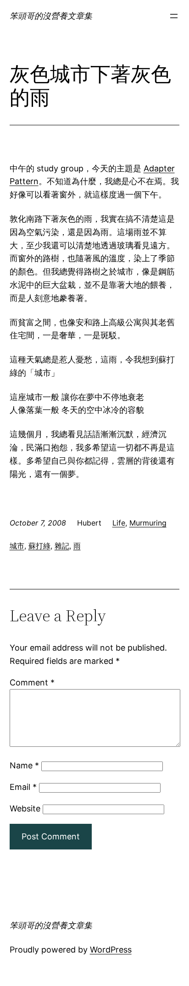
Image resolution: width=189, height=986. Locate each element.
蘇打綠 (39, 545)
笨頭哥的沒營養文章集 (51, 16)
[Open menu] (173, 16)
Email (23, 787)
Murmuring (148, 522)
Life (118, 522)
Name (24, 765)
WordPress (111, 949)
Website (25, 808)
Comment (32, 682)
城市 (17, 545)
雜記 (62, 545)
